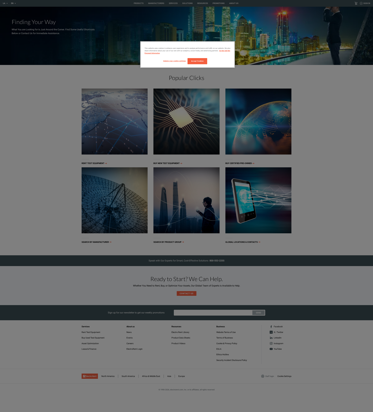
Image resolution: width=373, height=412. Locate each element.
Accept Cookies (197, 61)
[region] (187, 54)
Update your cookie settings (174, 61)
